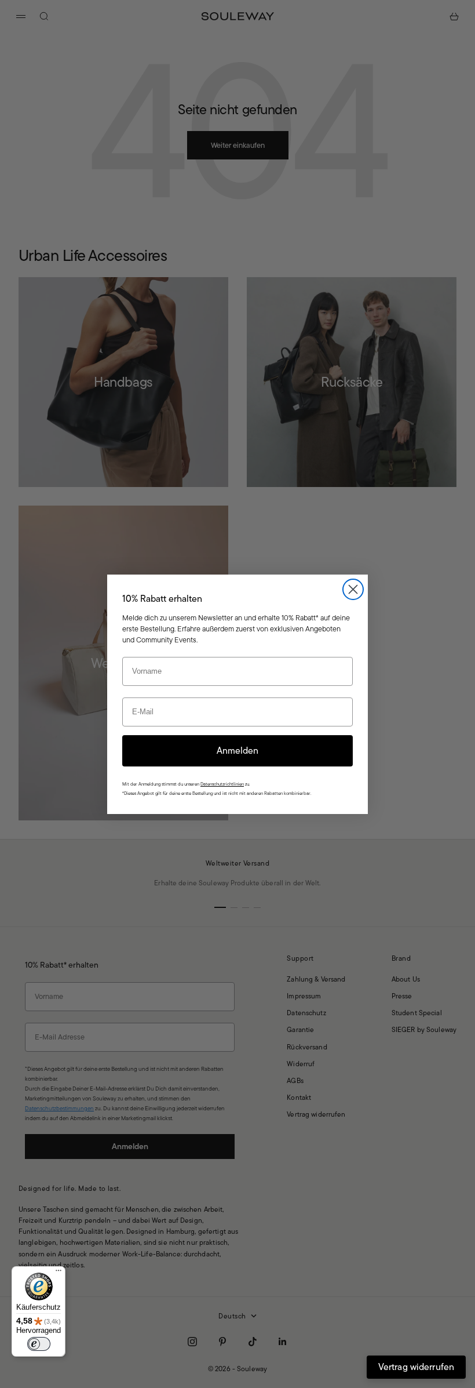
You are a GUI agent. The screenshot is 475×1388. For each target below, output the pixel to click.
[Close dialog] (353, 589)
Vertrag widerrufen (416, 1367)
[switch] (38, 1344)
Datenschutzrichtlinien (222, 784)
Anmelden (237, 750)
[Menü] (58, 1273)
